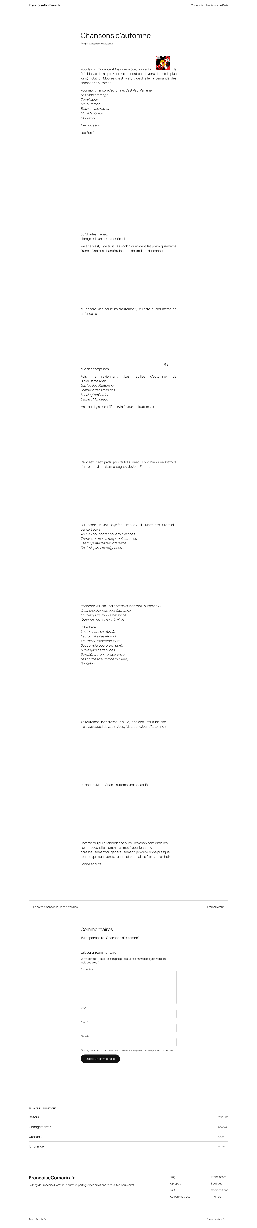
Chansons (108, 43)
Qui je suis (197, 5)
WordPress (223, 1219)
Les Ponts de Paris (217, 5)
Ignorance (36, 1146)
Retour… (35, 1117)
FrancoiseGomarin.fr (45, 5)
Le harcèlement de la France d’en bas (55, 907)
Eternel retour (215, 907)
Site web (84, 1036)
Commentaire (88, 969)
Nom (83, 1008)
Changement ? (40, 1127)
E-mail (84, 1022)
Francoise (93, 43)
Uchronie (35, 1137)
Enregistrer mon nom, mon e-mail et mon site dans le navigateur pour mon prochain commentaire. (129, 1050)
